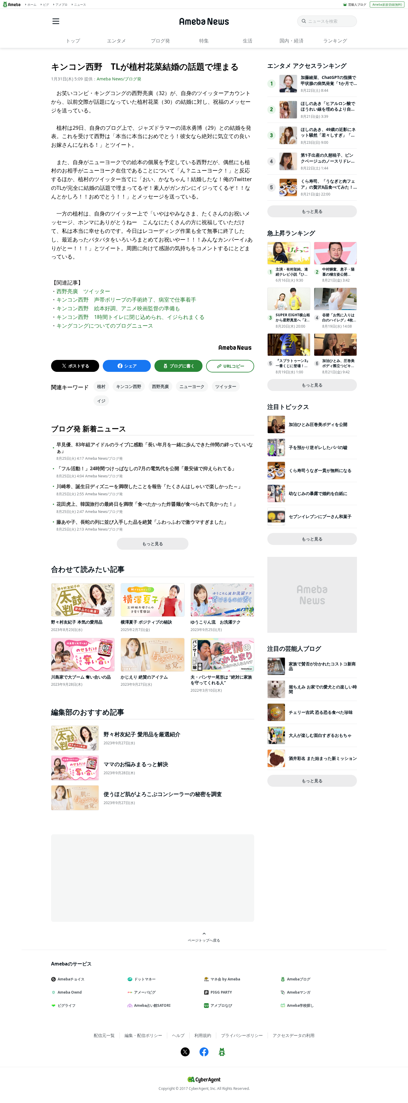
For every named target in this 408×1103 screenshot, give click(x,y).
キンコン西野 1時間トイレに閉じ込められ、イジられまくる (130, 316)
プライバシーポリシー (242, 1035)
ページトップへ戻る (204, 940)
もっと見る (152, 543)
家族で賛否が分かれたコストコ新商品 (322, 666)
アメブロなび (221, 1005)
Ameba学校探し (300, 1005)
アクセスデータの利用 (294, 1035)
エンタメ (116, 40)
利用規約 (202, 1035)
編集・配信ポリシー (143, 1035)
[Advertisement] (105, 877)
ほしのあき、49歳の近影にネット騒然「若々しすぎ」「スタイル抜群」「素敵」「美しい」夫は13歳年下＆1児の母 (328, 138)
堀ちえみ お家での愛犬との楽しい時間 (323, 689)
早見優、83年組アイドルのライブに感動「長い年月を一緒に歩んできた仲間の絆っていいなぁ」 (154, 447)
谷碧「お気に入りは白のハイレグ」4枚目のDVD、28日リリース (339, 322)
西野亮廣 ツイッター (83, 291)
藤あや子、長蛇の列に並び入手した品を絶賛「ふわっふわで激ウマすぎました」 (142, 522)
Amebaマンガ (298, 992)
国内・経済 (291, 40)
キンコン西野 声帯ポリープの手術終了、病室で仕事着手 (126, 299)
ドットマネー (145, 979)
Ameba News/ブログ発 (119, 79)
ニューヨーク (192, 386)
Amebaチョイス (71, 979)
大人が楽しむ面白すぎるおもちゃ (320, 735)
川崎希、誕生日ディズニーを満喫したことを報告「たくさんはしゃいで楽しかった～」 (149, 486)
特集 (204, 40)
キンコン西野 (128, 386)
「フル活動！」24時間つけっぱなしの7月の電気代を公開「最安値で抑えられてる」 (146, 468)
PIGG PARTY (221, 992)
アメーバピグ (145, 992)
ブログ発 (160, 40)
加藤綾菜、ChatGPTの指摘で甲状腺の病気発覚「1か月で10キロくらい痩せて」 (328, 83)
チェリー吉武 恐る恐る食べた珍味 (321, 712)
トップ (73, 40)
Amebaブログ (298, 979)
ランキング (335, 40)
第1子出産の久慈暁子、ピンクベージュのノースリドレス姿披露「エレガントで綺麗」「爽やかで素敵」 (328, 163)
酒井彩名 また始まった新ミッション (323, 758)
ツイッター (225, 386)
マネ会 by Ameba (225, 979)
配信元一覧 (104, 1035)
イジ (101, 401)
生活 (247, 40)
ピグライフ (67, 1005)
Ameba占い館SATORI (152, 1005)
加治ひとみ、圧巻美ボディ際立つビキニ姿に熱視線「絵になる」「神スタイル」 (338, 368)
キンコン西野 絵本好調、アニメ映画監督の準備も (118, 308)
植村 (101, 386)
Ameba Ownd (70, 992)
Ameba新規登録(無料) (387, 4)
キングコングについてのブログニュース (104, 325)
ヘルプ (178, 1035)
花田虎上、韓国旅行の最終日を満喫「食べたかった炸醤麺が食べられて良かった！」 (147, 504)
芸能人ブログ (357, 4)
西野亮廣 (160, 386)
